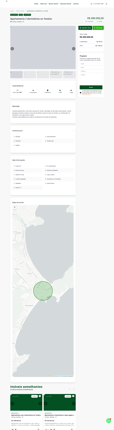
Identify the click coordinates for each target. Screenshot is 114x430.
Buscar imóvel (53, 4)
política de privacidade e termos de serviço (92, 94)
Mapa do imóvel (18, 202)
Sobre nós (43, 4)
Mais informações (18, 160)
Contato (76, 4)
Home (36, 4)
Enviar (91, 87)
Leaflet (57, 376)
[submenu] (106, 3)
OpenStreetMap (64, 376)
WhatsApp (99, 28)
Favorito (100, 21)
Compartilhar (90, 21)
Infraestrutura (17, 131)
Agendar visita (86, 28)
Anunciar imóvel (65, 4)
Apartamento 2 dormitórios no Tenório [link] (37, 11)
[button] (12, 48)
